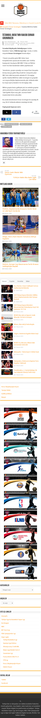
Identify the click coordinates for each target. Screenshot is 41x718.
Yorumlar (20, 281)
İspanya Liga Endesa (9, 643)
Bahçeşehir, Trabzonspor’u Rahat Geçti (26, 352)
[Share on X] (7, 112)
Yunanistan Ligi (8, 653)
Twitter (3, 679)
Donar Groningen (15, 27)
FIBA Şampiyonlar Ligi (8, 633)
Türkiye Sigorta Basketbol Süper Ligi (13, 619)
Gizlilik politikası (6, 394)
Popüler (11, 281)
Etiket (27, 281)
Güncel (4, 281)
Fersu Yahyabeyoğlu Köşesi (10, 387)
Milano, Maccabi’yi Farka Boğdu (24, 324)
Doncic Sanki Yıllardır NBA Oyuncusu (14, 172)
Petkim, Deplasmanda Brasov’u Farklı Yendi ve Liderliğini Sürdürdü (19, 210)
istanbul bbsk (6, 126)
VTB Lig (5, 660)
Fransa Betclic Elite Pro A (11, 657)
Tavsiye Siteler (6, 390)
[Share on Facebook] (16, 112)
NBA (2, 626)
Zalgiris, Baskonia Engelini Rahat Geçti (26, 333)
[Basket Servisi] (20, 9)
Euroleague (5, 623)
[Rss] (20, 701)
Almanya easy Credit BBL (11, 646)
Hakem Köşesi (7, 667)
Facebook (4, 683)
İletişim (3, 397)
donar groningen (12, 124)
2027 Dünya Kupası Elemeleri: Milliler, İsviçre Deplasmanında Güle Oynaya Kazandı (26, 297)
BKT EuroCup (5, 630)
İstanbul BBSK (30, 43)
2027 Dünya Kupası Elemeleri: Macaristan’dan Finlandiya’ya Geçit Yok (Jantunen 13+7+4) (26, 307)
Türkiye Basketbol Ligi (10, 640)
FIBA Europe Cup (20, 43)
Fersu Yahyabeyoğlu (10, 41)
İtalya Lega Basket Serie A (11, 650)
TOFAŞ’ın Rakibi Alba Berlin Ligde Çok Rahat (24, 177)
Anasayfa (5, 27)
